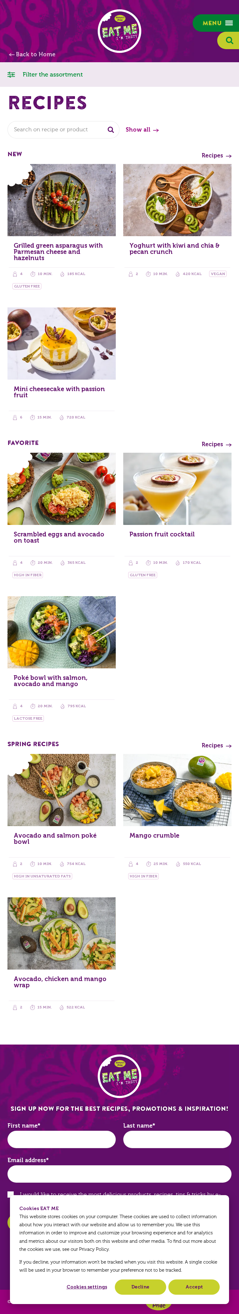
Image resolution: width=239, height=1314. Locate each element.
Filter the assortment (52, 74)
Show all (138, 129)
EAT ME (119, 31)
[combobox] (63, 129)
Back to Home (35, 54)
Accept (194, 1287)
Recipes (212, 155)
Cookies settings (87, 1287)
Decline (140, 1287)
